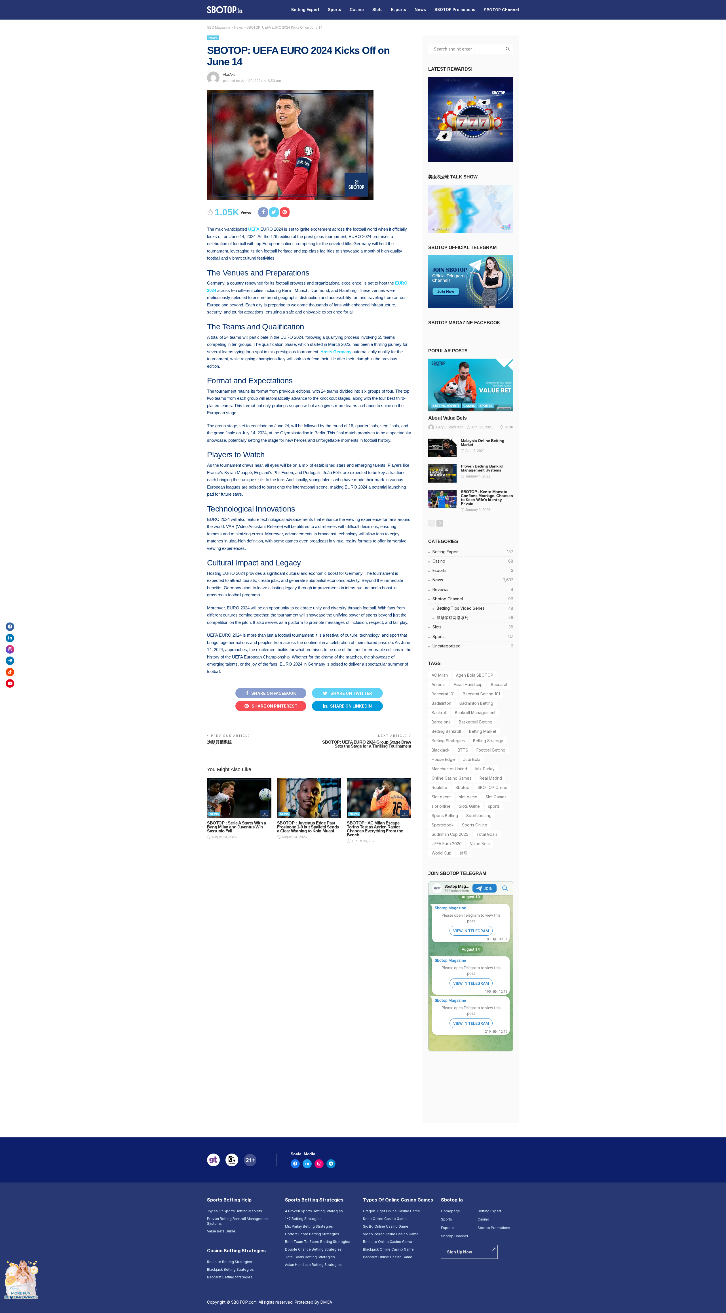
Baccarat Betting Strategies (229, 1277)
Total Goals (486, 834)
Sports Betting (445, 815)
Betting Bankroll (446, 731)
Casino (357, 9)
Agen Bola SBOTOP (474, 675)
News (420, 9)
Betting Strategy (488, 740)
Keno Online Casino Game (385, 1219)
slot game (468, 796)
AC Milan (440, 675)
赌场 (464, 853)
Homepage (450, 1211)
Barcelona (441, 721)
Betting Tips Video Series (475, 608)
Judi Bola (471, 759)
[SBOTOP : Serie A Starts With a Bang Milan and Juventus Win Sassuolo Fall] (239, 798)
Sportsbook (443, 824)
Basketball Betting (475, 721)
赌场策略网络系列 (475, 617)
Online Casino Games (451, 778)
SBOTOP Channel (501, 9)
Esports (398, 9)
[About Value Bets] (470, 385)
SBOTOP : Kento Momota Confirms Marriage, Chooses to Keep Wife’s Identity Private (487, 497)
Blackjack (440, 750)
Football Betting (490, 750)
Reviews (472, 589)
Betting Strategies (448, 740)
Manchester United (449, 768)
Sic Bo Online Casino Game (385, 1226)
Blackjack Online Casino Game (388, 1249)
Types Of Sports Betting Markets (234, 1211)
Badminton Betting (476, 703)
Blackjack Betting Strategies (230, 1269)
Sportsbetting (478, 815)
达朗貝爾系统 (219, 742)
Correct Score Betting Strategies (312, 1234)
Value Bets (480, 843)
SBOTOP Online (492, 787)
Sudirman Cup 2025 (450, 834)
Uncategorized (472, 645)
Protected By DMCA (313, 1302)
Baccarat (499, 684)
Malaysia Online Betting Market (482, 442)
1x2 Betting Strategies (303, 1219)
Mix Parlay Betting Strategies (309, 1226)
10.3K (508, 427)
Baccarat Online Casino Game (387, 1257)
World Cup (441, 853)
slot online (441, 806)
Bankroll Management (475, 712)
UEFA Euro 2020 (447, 843)
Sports (334, 9)
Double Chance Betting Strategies (313, 1249)
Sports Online (474, 824)
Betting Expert (305, 9)
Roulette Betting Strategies (229, 1262)
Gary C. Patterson (449, 427)
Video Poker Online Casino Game (391, 1234)
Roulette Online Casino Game (387, 1242)
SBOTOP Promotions (454, 9)
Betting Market (482, 731)
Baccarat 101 (443, 693)
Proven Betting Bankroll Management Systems (482, 468)
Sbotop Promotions (494, 1228)
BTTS (463, 750)
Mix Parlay (485, 768)
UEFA (253, 229)
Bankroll (439, 712)
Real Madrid (491, 778)
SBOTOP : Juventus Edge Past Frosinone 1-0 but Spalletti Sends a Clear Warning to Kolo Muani (308, 826)
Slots (377, 9)
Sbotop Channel (472, 598)
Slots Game (469, 806)
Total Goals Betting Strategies (310, 1257)
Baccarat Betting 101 (481, 693)
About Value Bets (447, 418)
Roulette (439, 787)
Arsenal (439, 684)
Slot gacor (441, 796)
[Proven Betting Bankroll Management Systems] (442, 473)
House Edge (443, 759)
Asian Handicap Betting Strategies (313, 1265)
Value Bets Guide (221, 1231)
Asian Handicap (468, 684)
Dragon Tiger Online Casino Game (391, 1211)
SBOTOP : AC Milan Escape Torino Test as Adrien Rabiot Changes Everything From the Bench (375, 828)
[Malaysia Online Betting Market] (442, 448)
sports (494, 806)
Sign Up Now (459, 1251)
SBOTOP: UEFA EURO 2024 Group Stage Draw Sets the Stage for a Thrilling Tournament (366, 744)
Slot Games (496, 796)
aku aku (229, 75)
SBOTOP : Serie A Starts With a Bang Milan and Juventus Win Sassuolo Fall (236, 826)
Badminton (441, 703)
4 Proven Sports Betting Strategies (314, 1211)
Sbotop (462, 787)
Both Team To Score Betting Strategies (317, 1242)
